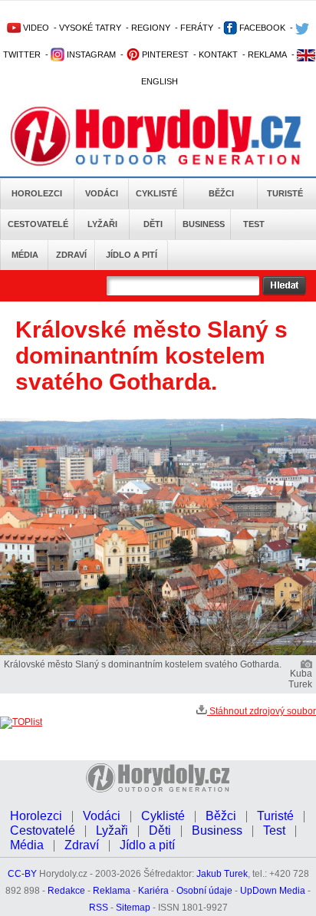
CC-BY (22, 873)
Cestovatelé (38, 224)
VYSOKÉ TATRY (90, 27)
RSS (98, 907)
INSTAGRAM (90, 54)
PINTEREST (164, 54)
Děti (153, 224)
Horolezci (37, 193)
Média (25, 254)
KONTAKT (218, 54)
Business (204, 224)
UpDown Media (272, 890)
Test (254, 224)
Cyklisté (156, 193)
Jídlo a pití (131, 254)
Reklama (111, 890)
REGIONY (150, 27)
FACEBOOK (261, 27)
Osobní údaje (204, 890)
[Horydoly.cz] (158, 137)
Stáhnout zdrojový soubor (261, 711)
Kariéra (153, 890)
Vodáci (101, 193)
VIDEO (35, 27)
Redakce (66, 890)
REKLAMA (267, 54)
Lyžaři (102, 224)
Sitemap (133, 907)
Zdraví (71, 254)
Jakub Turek (222, 873)
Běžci (221, 193)
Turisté (285, 193)
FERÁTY (196, 27)
